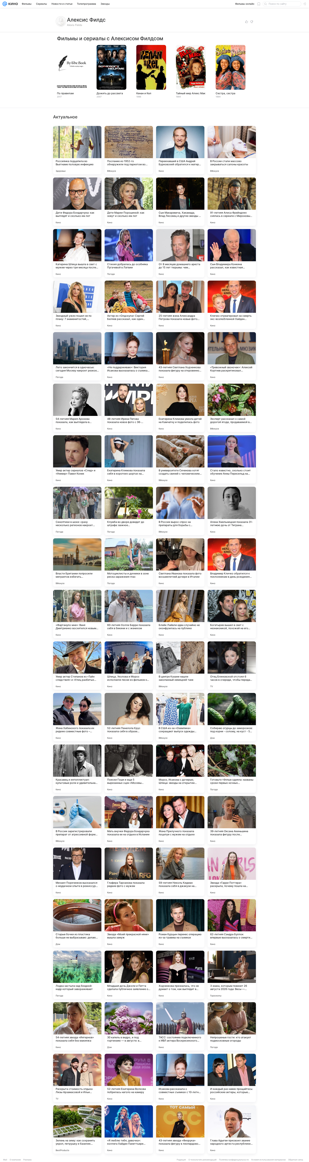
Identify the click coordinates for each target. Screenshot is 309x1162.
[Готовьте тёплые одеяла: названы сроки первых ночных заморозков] (232, 768)
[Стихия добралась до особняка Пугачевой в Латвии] (129, 253)
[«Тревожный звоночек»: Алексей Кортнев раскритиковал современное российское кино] (232, 356)
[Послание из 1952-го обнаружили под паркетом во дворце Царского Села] (129, 150)
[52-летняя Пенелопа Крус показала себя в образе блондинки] (129, 717)
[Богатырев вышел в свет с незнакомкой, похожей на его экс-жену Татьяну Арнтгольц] (232, 614)
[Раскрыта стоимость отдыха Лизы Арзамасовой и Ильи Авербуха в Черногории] (77, 1078)
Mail (5, 1159)
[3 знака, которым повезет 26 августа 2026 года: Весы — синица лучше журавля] (232, 975)
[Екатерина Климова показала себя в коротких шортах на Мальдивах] (129, 459)
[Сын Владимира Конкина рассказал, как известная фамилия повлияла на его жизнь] (232, 253)
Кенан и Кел (143, 93)
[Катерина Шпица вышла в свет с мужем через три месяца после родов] (77, 253)
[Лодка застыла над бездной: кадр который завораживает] (77, 975)
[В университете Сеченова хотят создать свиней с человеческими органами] (180, 459)
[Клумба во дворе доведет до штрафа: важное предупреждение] (129, 511)
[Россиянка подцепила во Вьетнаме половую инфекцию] (77, 150)
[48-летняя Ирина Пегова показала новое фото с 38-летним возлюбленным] (129, 408)
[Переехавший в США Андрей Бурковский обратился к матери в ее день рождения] (180, 150)
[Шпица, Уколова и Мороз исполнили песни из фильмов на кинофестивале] (129, 665)
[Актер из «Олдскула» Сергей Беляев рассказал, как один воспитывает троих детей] (129, 305)
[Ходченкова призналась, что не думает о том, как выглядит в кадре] (180, 975)
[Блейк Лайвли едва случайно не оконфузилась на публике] (180, 614)
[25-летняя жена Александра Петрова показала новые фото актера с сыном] (180, 305)
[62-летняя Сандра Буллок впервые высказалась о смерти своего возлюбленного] (232, 923)
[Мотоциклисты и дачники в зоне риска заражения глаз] (129, 562)
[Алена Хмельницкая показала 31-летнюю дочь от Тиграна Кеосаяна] (232, 511)
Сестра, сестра (225, 93)
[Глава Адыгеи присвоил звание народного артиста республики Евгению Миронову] (232, 1129)
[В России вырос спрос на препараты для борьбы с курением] (180, 511)
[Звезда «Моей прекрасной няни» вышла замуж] (129, 923)
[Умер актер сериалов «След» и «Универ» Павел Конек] (77, 459)
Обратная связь (295, 1159)
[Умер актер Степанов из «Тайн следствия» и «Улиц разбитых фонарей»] (77, 665)
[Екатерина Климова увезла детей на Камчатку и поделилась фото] (180, 408)
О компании (15, 1159)
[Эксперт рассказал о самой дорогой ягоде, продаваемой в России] (232, 408)
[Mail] (5, 4)
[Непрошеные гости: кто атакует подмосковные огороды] (232, 1026)
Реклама (27, 1159)
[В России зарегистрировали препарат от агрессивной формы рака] (77, 820)
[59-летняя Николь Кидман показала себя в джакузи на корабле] (180, 872)
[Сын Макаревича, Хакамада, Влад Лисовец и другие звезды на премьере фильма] (180, 202)
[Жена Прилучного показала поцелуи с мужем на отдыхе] (180, 820)
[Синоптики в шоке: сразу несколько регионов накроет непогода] (77, 511)
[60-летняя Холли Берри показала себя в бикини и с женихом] (129, 614)
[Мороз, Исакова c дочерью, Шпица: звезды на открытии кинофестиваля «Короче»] (180, 768)
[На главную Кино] (12, 4)
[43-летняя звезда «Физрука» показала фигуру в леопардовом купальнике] (180, 1129)
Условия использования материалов (268, 1159)
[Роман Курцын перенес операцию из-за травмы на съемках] (180, 923)
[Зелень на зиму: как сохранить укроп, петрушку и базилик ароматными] (77, 1129)
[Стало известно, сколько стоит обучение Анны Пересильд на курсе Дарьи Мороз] (232, 459)
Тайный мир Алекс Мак (190, 93)
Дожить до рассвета (110, 93)
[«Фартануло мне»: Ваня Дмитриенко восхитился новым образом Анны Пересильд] (77, 614)
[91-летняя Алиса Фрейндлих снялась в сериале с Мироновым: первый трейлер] (232, 202)
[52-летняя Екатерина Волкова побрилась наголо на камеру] (129, 1078)
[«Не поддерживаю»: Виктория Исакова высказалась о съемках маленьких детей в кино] (129, 356)
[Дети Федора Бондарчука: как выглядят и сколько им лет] (77, 202)
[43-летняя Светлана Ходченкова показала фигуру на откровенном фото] (180, 356)
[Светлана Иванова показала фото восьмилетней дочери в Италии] (180, 562)
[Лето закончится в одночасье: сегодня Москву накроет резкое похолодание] (77, 356)
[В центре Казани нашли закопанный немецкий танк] (180, 665)
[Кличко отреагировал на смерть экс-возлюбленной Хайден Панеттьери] (232, 305)
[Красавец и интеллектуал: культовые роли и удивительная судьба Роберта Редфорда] (77, 768)
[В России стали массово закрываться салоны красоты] (232, 150)
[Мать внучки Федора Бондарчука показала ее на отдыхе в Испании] (129, 820)
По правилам (65, 93)
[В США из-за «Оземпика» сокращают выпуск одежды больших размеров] (180, 717)
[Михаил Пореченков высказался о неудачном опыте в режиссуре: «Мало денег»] (77, 872)
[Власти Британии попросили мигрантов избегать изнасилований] (77, 562)
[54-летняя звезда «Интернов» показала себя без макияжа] (77, 1026)
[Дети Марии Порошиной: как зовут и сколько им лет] (129, 202)
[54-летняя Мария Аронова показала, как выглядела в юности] (77, 408)
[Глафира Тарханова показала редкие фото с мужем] (129, 872)
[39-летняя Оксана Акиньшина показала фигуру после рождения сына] (232, 820)
